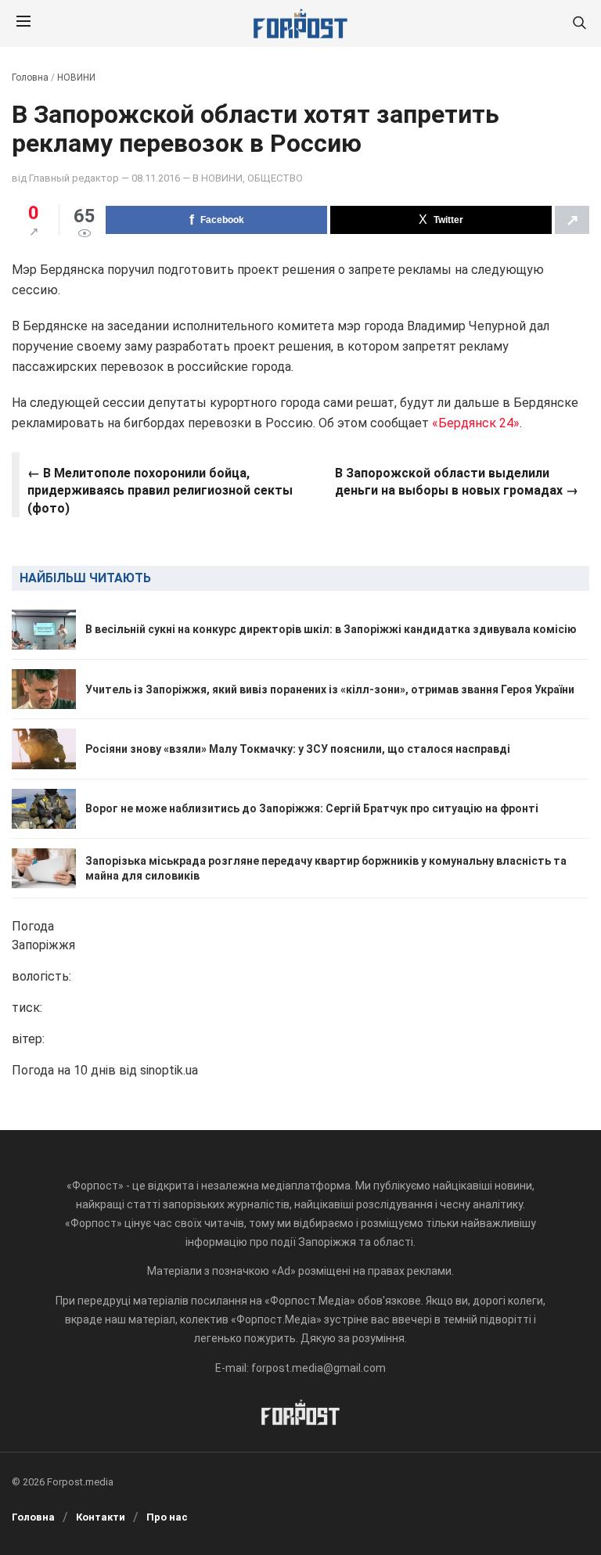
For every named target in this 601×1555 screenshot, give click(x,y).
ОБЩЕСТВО (275, 178)
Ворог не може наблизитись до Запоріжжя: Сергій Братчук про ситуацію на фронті (311, 808)
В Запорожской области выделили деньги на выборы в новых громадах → (456, 482)
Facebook (222, 219)
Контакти (100, 1517)
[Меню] (23, 23)
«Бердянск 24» (476, 423)
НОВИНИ (76, 77)
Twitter (448, 219)
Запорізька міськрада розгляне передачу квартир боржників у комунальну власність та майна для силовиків (326, 868)
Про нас (167, 1517)
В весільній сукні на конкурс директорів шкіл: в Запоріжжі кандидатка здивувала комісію (331, 629)
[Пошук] (579, 24)
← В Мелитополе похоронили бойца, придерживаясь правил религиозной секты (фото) (160, 491)
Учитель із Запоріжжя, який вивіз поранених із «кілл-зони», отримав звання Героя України (329, 689)
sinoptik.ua (169, 1070)
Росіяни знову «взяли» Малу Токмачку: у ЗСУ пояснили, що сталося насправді (297, 749)
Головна (30, 77)
